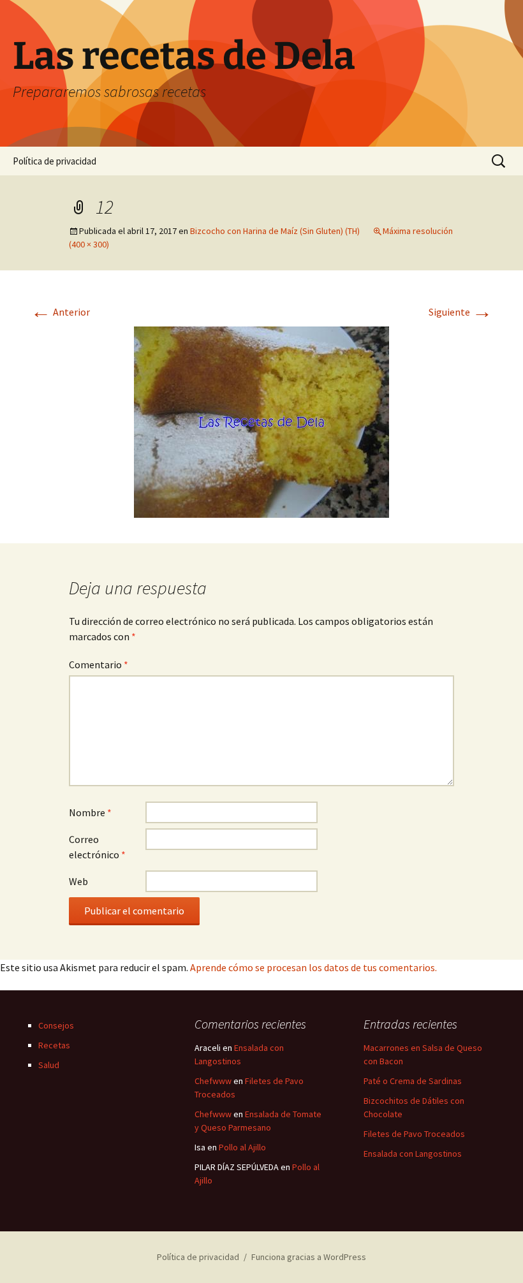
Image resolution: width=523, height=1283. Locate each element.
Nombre (90, 812)
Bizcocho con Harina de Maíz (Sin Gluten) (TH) (275, 231)
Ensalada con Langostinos (413, 1153)
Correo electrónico (97, 847)
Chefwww (213, 1081)
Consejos (56, 1025)
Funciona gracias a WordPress (308, 1257)
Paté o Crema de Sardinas (413, 1081)
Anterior (60, 311)
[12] (261, 420)
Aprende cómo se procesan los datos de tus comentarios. (313, 967)
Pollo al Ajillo (242, 1147)
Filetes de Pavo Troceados (414, 1134)
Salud (48, 1065)
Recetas (54, 1045)
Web (78, 881)
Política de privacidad (54, 161)
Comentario (98, 664)
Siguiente (460, 311)
